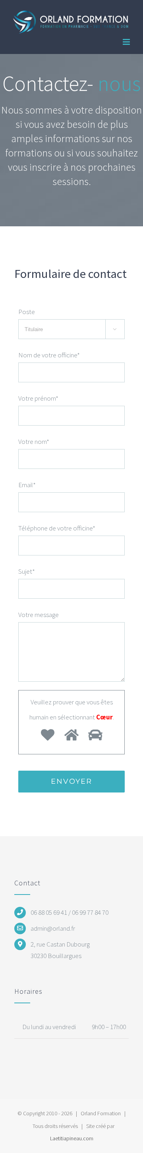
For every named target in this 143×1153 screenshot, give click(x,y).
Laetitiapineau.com (71, 1138)
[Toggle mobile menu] (127, 42)
